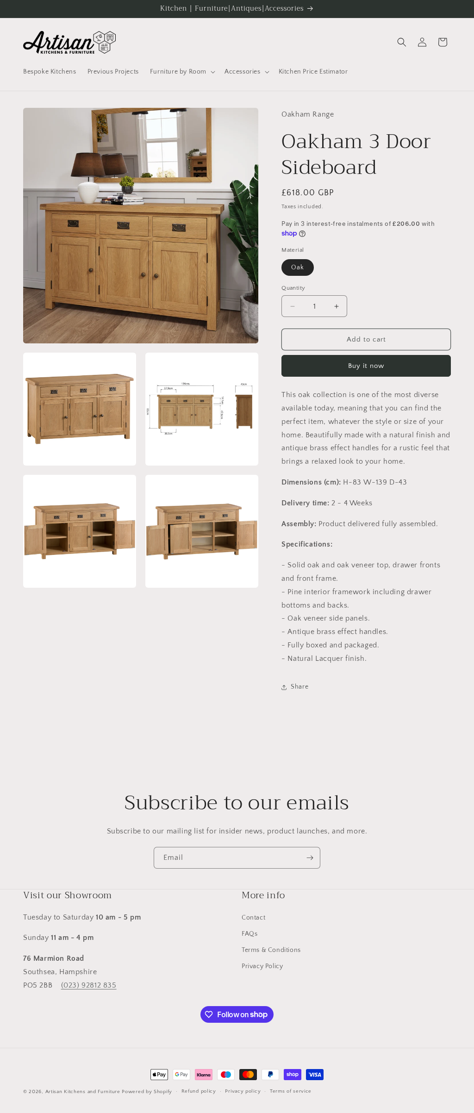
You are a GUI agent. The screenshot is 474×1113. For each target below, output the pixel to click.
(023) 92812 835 (89, 985)
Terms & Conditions (271, 950)
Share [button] (299, 686)
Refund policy (198, 1091)
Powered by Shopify (147, 1091)
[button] (181, 71)
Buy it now (366, 366)
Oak (297, 267)
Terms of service (291, 1091)
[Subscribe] (309, 858)
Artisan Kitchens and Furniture (82, 1091)
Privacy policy (243, 1091)
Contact (253, 917)
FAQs (249, 934)
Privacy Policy (262, 966)
